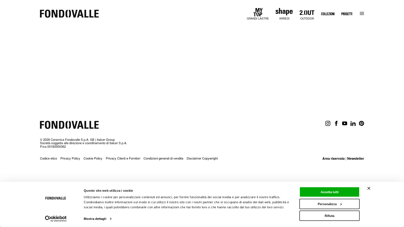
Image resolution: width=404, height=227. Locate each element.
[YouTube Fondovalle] (344, 123)
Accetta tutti (330, 192)
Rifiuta (329, 216)
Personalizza (327, 204)
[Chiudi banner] (368, 188)
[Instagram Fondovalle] (327, 123)
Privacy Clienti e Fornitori (123, 158)
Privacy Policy (70, 158)
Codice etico (48, 158)
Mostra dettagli (95, 218)
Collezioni (328, 14)
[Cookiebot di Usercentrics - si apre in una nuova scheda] (55, 219)
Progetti (346, 14)
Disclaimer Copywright (202, 158)
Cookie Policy (93, 158)
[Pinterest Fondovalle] (361, 123)
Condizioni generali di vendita (163, 158)
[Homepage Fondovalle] (69, 14)
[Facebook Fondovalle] (336, 123)
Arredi (284, 18)
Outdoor (307, 18)
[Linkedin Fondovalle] (353, 123)
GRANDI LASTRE (258, 18)
